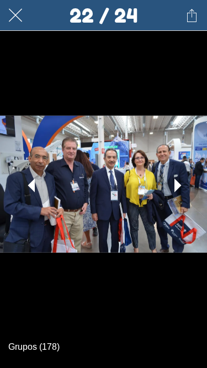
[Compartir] (191, 15)
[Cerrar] (15, 15)
